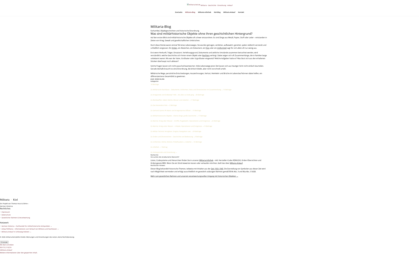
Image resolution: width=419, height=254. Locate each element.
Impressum (6, 212)
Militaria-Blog (190, 12)
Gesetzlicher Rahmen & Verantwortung (16, 218)
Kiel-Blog (217, 12)
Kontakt (241, 12)
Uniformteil (222, 48)
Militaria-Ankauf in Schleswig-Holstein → (16, 232)
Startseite (178, 12)
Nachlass (206, 55)
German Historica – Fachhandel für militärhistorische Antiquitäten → (27, 226)
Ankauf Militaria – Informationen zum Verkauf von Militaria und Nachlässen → (30, 229)
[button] (18, 253)
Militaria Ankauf (229, 12)
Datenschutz (6, 215)
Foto (207, 48)
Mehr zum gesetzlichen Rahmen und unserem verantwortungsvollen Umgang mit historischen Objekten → (194, 176)
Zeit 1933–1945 (217, 169)
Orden (174, 48)
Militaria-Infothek (204, 12)
